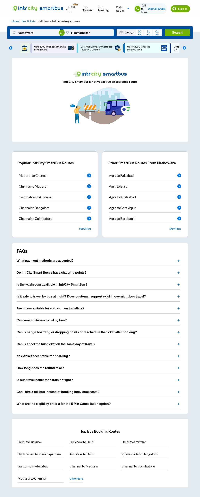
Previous (10, 48)
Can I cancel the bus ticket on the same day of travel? (56, 344)
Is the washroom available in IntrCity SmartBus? (52, 284)
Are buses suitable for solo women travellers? (50, 308)
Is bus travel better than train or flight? (45, 380)
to (30, 442)
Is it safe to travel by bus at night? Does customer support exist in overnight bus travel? (81, 296)
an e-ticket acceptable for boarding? (43, 356)
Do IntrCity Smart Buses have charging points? (52, 272)
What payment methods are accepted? (45, 260)
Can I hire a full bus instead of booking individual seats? (58, 392)
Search (177, 32)
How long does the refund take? (40, 368)
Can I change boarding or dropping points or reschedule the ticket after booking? (77, 332)
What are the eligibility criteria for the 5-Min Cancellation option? (64, 403)
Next (183, 48)
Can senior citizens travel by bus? (42, 320)
